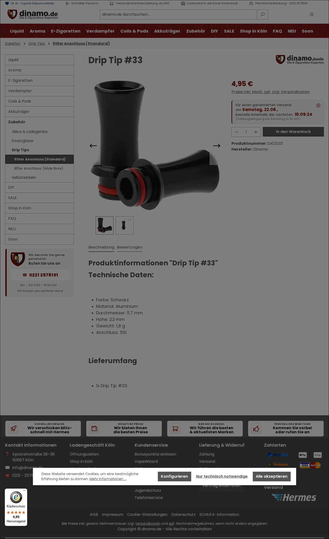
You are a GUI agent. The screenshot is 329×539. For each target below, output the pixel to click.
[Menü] (24, 491)
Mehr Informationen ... (108, 479)
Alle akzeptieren (271, 476)
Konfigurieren (174, 476)
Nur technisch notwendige (222, 476)
